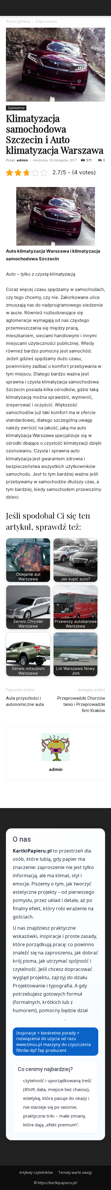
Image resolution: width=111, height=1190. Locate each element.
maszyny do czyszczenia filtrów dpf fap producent (53, 1047)
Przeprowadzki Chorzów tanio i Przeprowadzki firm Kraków (81, 704)
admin (22, 160)
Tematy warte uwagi (75, 1172)
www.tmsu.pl (29, 1044)
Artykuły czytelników (36, 1172)
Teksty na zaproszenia (39, 1018)
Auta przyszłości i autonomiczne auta (25, 701)
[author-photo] (55, 761)
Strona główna (18, 21)
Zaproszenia (46, 21)
